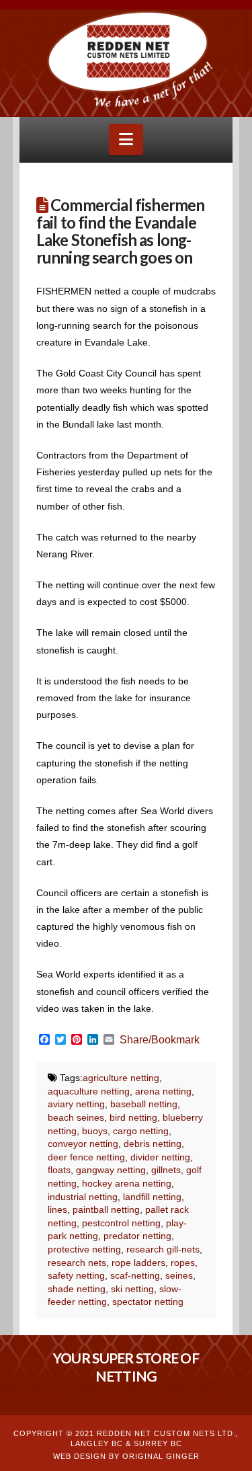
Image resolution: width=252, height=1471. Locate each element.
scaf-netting (135, 1275)
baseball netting (143, 1104)
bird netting (133, 1117)
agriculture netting (121, 1077)
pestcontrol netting (121, 1223)
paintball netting (106, 1209)
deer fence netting (86, 1157)
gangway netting (111, 1169)
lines (57, 1209)
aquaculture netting (89, 1091)
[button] (126, 139)
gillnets (166, 1169)
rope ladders (138, 1262)
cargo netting (141, 1130)
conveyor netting (83, 1143)
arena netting (163, 1091)
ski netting (132, 1288)
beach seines (76, 1117)
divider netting (160, 1157)
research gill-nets (163, 1249)
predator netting (137, 1235)
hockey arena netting (126, 1183)
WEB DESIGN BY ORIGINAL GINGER (126, 1456)
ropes (183, 1262)
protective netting (84, 1249)
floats (59, 1169)
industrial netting (83, 1196)
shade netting (77, 1288)
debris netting (152, 1143)
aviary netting (76, 1104)
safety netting (76, 1275)
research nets (77, 1262)
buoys (95, 1130)
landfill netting (152, 1196)
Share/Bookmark (160, 1040)
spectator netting (147, 1301)
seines (179, 1275)
